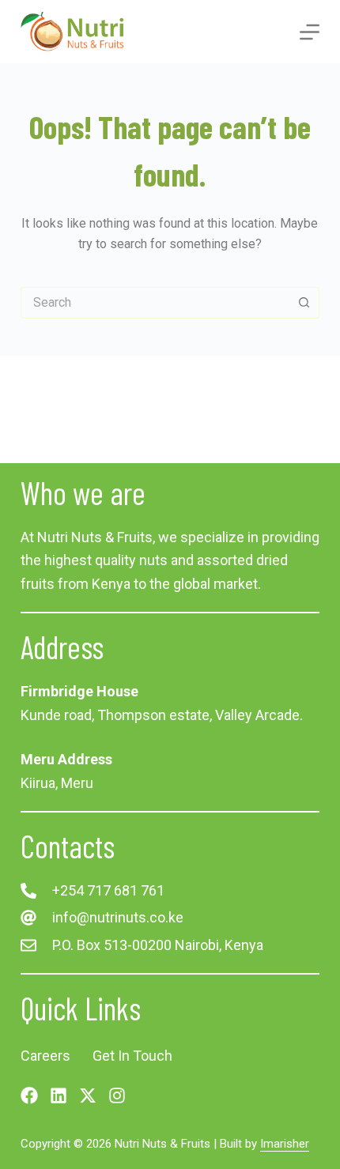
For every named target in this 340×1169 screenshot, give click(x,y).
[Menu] (309, 32)
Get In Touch (132, 1055)
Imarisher (284, 1144)
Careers (45, 1055)
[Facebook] (29, 1095)
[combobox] (155, 303)
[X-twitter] (87, 1095)
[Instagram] (117, 1095)
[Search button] (304, 303)
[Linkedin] (58, 1095)
